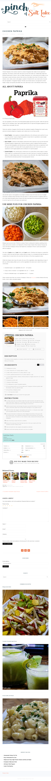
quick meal (21, 486)
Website (5, 534)
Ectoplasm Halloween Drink (10, 761)
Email (4, 529)
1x (38, 364)
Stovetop (8, 485)
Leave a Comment (21, 34)
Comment (5, 508)
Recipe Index (6, 773)
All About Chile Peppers (9, 764)
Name (4, 524)
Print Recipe (23, 349)
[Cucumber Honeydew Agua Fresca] (25, 667)
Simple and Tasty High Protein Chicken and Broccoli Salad (17, 759)
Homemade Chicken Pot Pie (10, 755)
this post (33, 277)
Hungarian (17, 486)
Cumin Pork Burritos (8, 766)
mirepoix (13, 486)
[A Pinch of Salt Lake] (25, 17)
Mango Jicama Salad (7, 586)
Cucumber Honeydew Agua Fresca (10, 641)
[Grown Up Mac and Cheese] (25, 721)
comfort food (9, 486)
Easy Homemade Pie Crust (10, 757)
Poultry (11, 485)
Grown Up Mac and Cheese (8, 695)
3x (43, 364)
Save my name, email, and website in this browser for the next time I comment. (21, 541)
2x (40, 364)
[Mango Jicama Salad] (25, 612)
